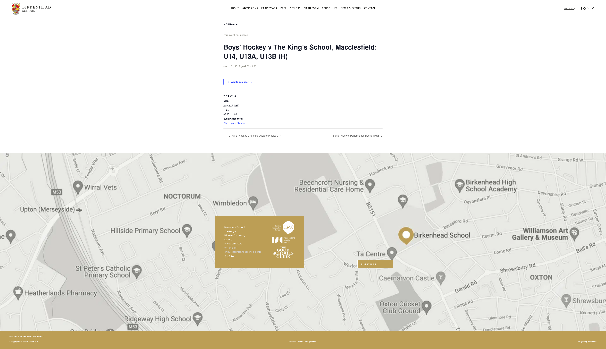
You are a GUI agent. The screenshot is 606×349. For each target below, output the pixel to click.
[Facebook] (581, 8)
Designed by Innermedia (587, 342)
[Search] (593, 8)
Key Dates (569, 9)
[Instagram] (584, 8)
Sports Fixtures (237, 123)
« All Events (230, 24)
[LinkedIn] (588, 8)
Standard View (25, 336)
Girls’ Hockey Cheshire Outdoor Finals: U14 (256, 135)
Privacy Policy (303, 342)
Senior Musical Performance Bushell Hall (356, 135)
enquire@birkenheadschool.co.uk (242, 251)
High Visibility (38, 336)
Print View (13, 336)
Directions (368, 264)
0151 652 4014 (231, 247)
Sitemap (292, 342)
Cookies (313, 342)
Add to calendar (239, 81)
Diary (226, 123)
